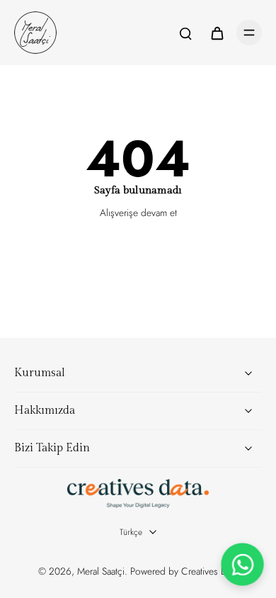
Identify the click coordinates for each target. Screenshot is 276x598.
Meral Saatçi (101, 571)
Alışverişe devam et (138, 212)
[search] (185, 32)
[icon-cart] (216, 32)
